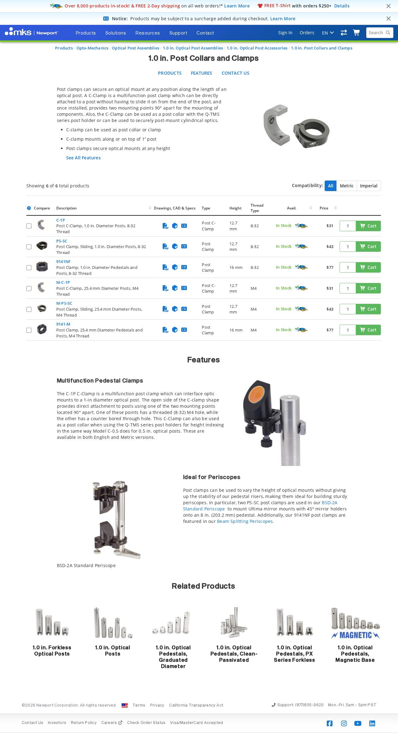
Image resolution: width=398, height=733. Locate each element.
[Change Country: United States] (125, 705)
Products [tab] (86, 33)
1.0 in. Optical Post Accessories (257, 48)
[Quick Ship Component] (301, 226)
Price (324, 208)
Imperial (368, 186)
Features (201, 73)
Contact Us (235, 73)
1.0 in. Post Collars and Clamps (321, 48)
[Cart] (357, 32)
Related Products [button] (203, 586)
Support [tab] (178, 33)
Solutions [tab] (115, 33)
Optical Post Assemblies (135, 48)
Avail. (292, 208)
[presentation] (199, 366)
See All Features (83, 158)
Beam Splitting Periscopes (245, 521)
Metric (347, 186)
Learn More (237, 5)
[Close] (388, 6)
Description (66, 208)
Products (64, 48)
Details (341, 5)
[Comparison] (344, 32)
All (330, 186)
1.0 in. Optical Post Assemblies (193, 48)
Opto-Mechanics (92, 48)
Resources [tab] (147, 33)
